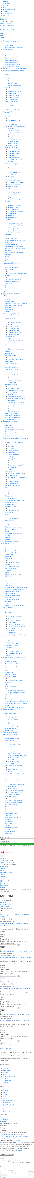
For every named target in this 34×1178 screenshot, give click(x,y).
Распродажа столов (12, 66)
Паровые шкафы (13, 510)
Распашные (12, 213)
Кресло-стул (12, 93)
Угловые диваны (13, 79)
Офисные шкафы (13, 151)
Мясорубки (12, 459)
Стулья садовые (13, 328)
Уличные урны (10, 419)
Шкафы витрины (13, 207)
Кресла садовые (13, 330)
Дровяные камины (11, 713)
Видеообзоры (7, 13)
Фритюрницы (12, 475)
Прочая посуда (10, 568)
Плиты (10, 471)
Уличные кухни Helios (12, 780)
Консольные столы (14, 135)
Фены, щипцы (10, 498)
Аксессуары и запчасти (16, 403)
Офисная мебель (11, 147)
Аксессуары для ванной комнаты (16, 701)
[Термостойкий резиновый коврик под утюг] (16, 982)
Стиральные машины (15, 492)
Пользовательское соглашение (10, 1136)
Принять (3, 1154)
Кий (9, 618)
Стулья (7, 188)
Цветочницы (9, 361)
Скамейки (8, 353)
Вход (2, 856)
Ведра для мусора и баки (16, 693)
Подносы (8, 564)
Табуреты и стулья (14, 197)
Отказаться (10, 1154)
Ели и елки (9, 45)
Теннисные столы (14, 641)
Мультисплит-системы (16, 753)
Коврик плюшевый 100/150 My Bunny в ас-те (15, 958)
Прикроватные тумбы (15, 224)
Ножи (7, 572)
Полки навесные (11, 261)
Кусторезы (11, 409)
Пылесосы (8, 496)
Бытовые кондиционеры (13, 765)
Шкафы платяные (14, 205)
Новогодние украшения (13, 47)
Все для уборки (10, 686)
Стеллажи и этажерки (15, 211)
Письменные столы (14, 131)
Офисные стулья (13, 153)
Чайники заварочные (12, 595)
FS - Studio (16, 1140)
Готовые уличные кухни (16, 784)
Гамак (10, 339)
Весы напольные (11, 502)
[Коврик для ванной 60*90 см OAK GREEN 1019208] (17, 916)
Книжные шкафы (13, 209)
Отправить (3, 1175)
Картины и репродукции (13, 305)
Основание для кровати (16, 182)
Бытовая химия (10, 676)
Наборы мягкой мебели (13, 110)
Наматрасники (13, 186)
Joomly (2, 1177)
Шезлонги (8, 345)
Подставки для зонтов (15, 359)
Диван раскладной (14, 85)
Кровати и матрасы (12, 164)
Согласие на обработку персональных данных (16, 1173)
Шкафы (7, 201)
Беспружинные (15, 180)
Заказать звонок (5, 841)
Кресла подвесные (14, 332)
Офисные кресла (13, 157)
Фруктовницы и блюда (13, 575)
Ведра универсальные (15, 691)
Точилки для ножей (12, 599)
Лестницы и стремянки (13, 415)
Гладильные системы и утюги (15, 500)
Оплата (5, 7)
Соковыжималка (13, 454)
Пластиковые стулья (15, 199)
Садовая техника (11, 384)
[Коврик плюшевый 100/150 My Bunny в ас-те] (16, 951)
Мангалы (8, 807)
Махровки (11, 628)
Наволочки (9, 434)
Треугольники (12, 622)
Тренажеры (9, 647)
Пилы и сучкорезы (14, 396)
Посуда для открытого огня (14, 606)
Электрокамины (10, 728)
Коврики (8, 682)
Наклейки (11, 630)
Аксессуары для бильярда (17, 635)
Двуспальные (15, 172)
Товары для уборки (12, 699)
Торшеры (8, 284)
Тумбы (7, 219)
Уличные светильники (12, 290)
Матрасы (11, 176)
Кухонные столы (16, 124)
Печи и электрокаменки (16, 378)
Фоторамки (9, 672)
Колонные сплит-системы (17, 755)
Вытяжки (8, 539)
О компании (7, 3)
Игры (7, 670)
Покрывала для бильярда (16, 626)
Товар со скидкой (11, 54)
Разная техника (10, 506)
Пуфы (10, 108)
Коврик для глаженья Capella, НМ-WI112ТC (14, 1021)
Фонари (8, 286)
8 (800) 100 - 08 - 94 (7, 1049)
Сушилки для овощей (15, 465)
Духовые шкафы (10, 529)
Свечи (7, 311)
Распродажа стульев (12, 64)
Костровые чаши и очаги (13, 817)
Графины (8, 597)
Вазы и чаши (9, 301)
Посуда (5, 1109)
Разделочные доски (12, 550)
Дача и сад (4, 885)
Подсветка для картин (13, 282)
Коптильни (8, 809)
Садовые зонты (10, 355)
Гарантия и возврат (9, 9)
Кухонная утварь (11, 593)
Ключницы (8, 668)
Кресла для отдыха (14, 91)
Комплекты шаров (14, 620)
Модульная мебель (11, 244)
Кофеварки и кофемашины (17, 473)
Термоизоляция (13, 722)
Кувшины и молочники (13, 591)
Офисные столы (13, 155)
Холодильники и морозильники (16, 477)
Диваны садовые (14, 334)
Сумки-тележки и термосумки (16, 703)
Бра (6, 288)
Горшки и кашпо (11, 363)
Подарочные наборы (12, 662)
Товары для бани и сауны (14, 370)
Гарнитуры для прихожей (14, 246)
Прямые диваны (13, 81)
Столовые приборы (12, 566)
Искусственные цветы (13, 697)
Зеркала (8, 299)
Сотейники (9, 556)
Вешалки (8, 255)
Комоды (8, 234)
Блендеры (11, 452)
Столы (7, 116)
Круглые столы (13, 141)
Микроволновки (13, 450)
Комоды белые (13, 238)
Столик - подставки (15, 137)
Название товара (6, 904)
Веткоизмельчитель (12, 367)
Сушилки (8, 684)
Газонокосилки (13, 407)
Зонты (7, 695)
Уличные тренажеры (15, 653)
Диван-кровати (13, 83)
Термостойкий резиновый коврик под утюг (15, 988)
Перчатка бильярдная (15, 624)
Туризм (7, 655)
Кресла (7, 87)
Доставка (6, 5)
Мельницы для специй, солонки (16, 587)
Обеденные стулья (14, 193)
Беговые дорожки (14, 651)
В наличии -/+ (5, 902)
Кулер (7, 531)
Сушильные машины (15, 494)
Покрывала (9, 428)
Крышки (8, 577)
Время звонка (5, 1171)
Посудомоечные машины (14, 527)
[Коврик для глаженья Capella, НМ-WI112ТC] (15, 1014)
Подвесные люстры (14, 279)
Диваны (8, 75)
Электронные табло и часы (14, 707)
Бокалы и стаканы (11, 548)
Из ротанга (11, 336)
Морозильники (13, 483)
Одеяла (7, 436)
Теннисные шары (14, 643)
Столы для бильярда (15, 616)
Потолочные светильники (17, 273)
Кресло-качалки (13, 97)
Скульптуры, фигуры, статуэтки (16, 303)
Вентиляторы (9, 504)
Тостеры (11, 448)
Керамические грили (15, 800)
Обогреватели (10, 521)
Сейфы (7, 257)
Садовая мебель (11, 318)
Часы (7, 514)
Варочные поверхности (13, 541)
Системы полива (11, 413)
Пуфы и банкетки (11, 101)
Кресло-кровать (13, 95)
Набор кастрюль (13, 562)
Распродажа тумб (11, 62)
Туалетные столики (14, 133)
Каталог (2, 33)
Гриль (10, 469)
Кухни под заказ (8, 1105)
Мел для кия (12, 633)
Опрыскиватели (13, 411)
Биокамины (9, 730)
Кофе (7, 705)
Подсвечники (9, 309)
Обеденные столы (14, 120)
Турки (7, 603)
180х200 (13, 174)
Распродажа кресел (12, 60)
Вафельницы (12, 467)
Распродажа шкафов (12, 56)
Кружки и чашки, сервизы (14, 589)
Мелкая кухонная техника (14, 442)
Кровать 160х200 (14, 184)
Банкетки (11, 106)
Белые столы (12, 143)
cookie (17, 1142)
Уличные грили (10, 796)
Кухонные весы (13, 463)
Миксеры (11, 457)
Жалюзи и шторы (11, 432)
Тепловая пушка (13, 525)
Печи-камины (12, 718)
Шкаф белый (12, 215)
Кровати (11, 168)
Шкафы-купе (12, 217)
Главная (5, 1)
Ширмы (7, 259)
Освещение (4, 883)
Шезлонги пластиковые (16, 349)
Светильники (9, 269)
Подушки (8, 425)
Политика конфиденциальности (11, 1134)
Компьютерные (13, 99)
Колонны (8, 307)
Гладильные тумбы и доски (14, 252)
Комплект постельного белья (15, 430)
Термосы (8, 570)
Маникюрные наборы (12, 664)
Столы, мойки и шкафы (16, 790)
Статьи (5, 11)
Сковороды (9, 554)
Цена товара (4, 906)
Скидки (2, 887)
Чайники (11, 446)
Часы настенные (13, 519)
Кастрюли (8, 558)
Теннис (7, 637)
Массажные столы (11, 645)
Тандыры (8, 815)
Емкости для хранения (13, 552)
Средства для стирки (15, 680)
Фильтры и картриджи (13, 666)
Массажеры (9, 512)
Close (2, 37)
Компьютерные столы (15, 139)
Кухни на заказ (5, 866)
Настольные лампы (12, 267)
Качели (7, 351)
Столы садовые (13, 326)
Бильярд (8, 612)
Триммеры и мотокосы (16, 405)
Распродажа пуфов (11, 58)
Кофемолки (12, 461)
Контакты (6, 15)
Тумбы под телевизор (15, 226)
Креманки (8, 601)
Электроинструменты (12, 417)
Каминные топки (13, 720)
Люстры (8, 275)
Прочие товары (10, 674)
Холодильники (13, 481)
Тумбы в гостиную (14, 232)
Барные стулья (13, 195)
